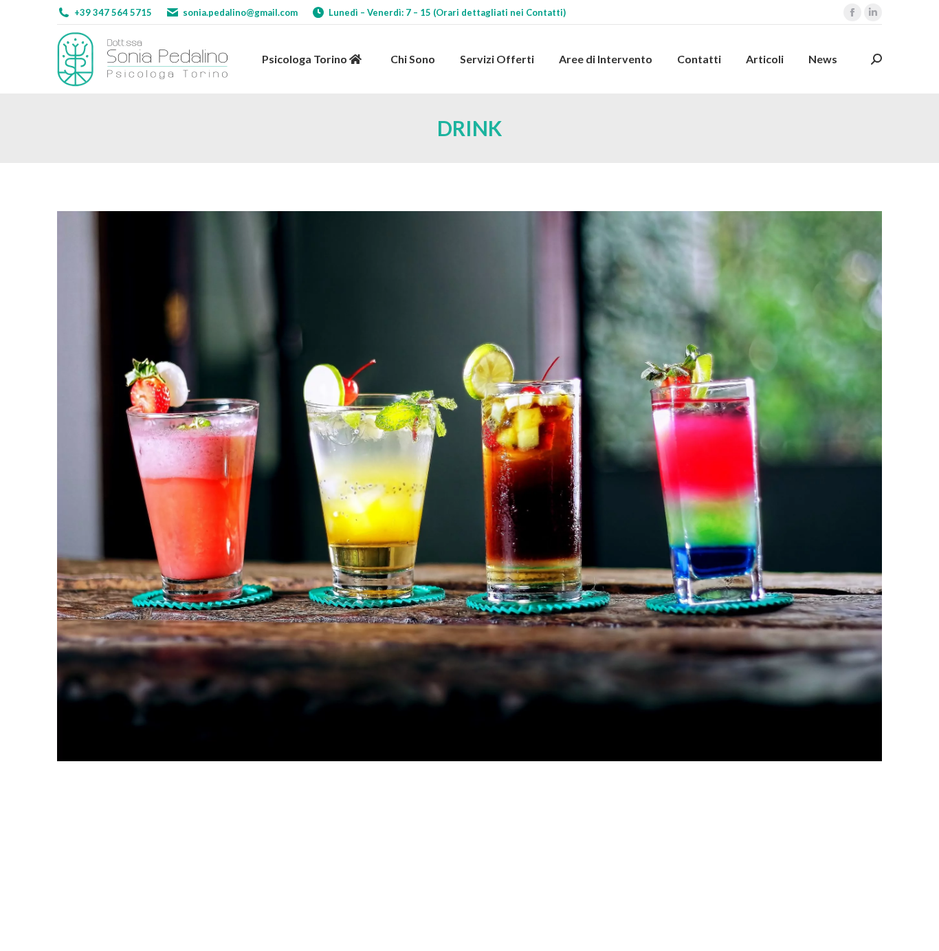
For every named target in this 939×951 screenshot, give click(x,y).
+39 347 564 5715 (113, 12)
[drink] (469, 486)
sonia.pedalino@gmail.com (240, 12)
